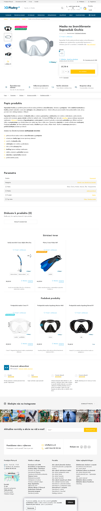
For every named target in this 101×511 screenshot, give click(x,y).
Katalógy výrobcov (57, 493)
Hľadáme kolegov (9, 494)
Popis (5, 95)
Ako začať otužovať (81, 478)
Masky (94, 195)
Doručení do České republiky (36, 470)
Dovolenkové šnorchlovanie (84, 467)
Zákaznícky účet (32, 486)
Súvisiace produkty (31, 95)
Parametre (13, 95)
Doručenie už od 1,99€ (91, 60)
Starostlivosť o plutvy (58, 489)
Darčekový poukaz (33, 493)
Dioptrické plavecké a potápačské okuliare (61, 467)
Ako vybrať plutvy (57, 474)
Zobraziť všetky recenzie (26, 369)
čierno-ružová (22, 274)
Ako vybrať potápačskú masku (60, 472)
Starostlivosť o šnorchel (58, 491)
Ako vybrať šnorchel (58, 478)
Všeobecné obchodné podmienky (37, 474)
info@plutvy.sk (50, 445)
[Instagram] (85, 447)
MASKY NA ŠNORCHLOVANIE (86, 182)
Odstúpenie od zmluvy (34, 480)
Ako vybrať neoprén (58, 476)
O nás (30, 1)
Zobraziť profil (87, 404)
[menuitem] (8, 15)
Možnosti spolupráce (10, 488)
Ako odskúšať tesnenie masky (60, 482)
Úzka (85, 199)
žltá (81, 337)
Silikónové (14, 120)
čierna (50, 337)
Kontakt (36, 1)
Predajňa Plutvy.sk (8, 1)
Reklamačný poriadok (34, 478)
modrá (50, 274)
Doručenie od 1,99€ (21, 1)
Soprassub (65, 77)
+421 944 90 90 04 (74, 7)
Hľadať (62, 8)
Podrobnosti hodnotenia (80, 33)
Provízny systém (8, 492)
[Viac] (92, 15)
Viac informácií (91, 44)
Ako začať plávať (81, 468)
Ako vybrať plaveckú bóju (83, 472)
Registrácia (93, 1)
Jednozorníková (91, 191)
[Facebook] (81, 447)
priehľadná (21, 337)
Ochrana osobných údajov (35, 482)
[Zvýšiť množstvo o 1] (68, 71)
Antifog (65, 118)
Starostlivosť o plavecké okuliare (61, 484)
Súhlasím (70, 502)
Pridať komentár (20, 222)
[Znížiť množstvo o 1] (63, 71)
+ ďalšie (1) (8, 64)
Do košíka (83, 71)
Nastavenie (30, 508)
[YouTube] (89, 447)
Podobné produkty (44, 95)
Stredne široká (92, 199)
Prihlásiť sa (90, 430)
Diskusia (21, 95)
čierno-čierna (13, 274)
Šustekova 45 (9, 467)
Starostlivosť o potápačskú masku (61, 486)
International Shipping (34, 472)
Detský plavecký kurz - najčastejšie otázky (86, 475)
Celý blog (79, 484)
